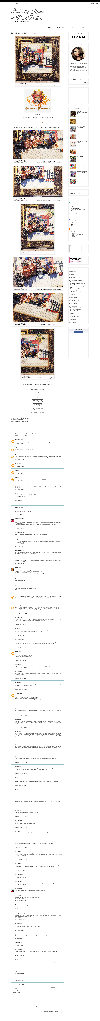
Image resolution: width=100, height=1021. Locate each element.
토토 (29, 456)
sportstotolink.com (19, 913)
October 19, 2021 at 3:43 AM (20, 635)
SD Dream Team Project (75, 309)
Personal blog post (73, 301)
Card (71, 274)
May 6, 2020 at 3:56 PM (19, 450)
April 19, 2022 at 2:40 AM (19, 945)
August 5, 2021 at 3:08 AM (20, 535)
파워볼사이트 (49, 801)
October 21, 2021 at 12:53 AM (20, 647)
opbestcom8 (17, 539)
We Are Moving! (73, 225)
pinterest (27, 418)
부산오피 (16, 525)
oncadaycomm (18, 584)
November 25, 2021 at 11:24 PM (21, 762)
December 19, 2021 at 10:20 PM (21, 816)
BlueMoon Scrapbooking (76, 228)
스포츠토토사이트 (18, 532)
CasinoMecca (17, 942)
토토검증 (51, 875)
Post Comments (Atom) (21, 997)
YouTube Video (73, 322)
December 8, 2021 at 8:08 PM (20, 796)
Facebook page (50, 381)
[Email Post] (27, 419)
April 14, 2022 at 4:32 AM (19, 938)
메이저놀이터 (17, 493)
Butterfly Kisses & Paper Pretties (27, 15)
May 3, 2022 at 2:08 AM (19, 966)
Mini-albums (72, 297)
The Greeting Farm (74, 315)
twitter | (22, 418)
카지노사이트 (33, 588)
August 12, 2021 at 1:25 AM (20, 555)
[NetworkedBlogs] (78, 329)
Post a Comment (16, 992)
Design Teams (73, 27)
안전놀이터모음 (18, 639)
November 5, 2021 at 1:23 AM (20, 678)
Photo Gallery (66, 19)
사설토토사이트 (47, 666)
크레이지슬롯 (30, 832)
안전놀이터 (44, 479)
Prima (72, 224)
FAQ (83, 27)
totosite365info (18, 895)
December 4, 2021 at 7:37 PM (20, 785)
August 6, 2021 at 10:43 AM (20, 546)
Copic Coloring (73, 275)
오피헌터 (16, 908)
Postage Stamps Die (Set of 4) (37, 399)
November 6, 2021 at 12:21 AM (21, 689)
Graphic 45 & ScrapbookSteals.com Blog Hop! (82, 112)
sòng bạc (39, 721)
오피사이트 (30, 511)
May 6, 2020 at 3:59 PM (19, 459)
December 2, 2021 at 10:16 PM (21, 773)
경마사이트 (43, 890)
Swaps (71, 312)
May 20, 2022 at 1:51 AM (19, 973)
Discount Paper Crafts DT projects (76, 280)
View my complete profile (78, 73)
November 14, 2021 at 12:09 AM (21, 715)
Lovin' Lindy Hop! (80, 156)
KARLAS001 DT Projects (75, 291)
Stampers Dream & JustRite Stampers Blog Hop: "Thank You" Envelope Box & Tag (82, 150)
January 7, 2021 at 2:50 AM (20, 466)
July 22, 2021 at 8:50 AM (19, 528)
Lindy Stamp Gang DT (74, 296)
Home (50, 27)
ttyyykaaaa (17, 693)
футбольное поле (18, 971)
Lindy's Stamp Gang (75, 219)
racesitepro (17, 558)
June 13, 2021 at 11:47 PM (20, 496)
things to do (50, 442)
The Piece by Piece (74, 316)
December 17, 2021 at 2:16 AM (21, 806)
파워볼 (47, 700)
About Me (60, 27)
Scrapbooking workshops (75, 307)
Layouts (26, 421)
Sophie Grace (17, 439)
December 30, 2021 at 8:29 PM (21, 859)
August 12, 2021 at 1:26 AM (20, 563)
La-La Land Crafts (19, 421)
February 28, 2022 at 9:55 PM (20, 900)
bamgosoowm (18, 507)
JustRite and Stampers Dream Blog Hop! (81, 127)
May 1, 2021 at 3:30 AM (19, 489)
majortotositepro (18, 550)
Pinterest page (38, 384)
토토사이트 (52, 464)
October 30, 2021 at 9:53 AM (20, 660)
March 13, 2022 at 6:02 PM (20, 909)
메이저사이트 (17, 671)
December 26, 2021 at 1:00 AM (21, 827)
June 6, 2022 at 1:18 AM (19, 980)
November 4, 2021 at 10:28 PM (21, 667)
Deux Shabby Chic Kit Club (75, 278)
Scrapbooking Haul (74, 306)
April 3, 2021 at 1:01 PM (19, 473)
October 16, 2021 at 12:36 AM (20, 624)
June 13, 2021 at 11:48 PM (20, 503)
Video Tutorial (72, 320)
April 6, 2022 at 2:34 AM (19, 930)
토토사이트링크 (18, 917)
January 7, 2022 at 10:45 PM (20, 870)
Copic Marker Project (74, 277)
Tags (71, 313)
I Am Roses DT (73, 290)
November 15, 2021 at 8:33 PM (21, 727)
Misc (71, 298)
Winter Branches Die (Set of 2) (37, 401)
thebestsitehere (18, 518)
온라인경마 (25, 561)
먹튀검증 (16, 463)
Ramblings (72, 304)
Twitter (50, 384)
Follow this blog (78, 331)
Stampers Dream (73, 310)
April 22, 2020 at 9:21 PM (19, 443)
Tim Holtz (73, 238)
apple (16, 470)
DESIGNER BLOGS (55, 1011)
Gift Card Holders (73, 284)
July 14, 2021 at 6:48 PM (19, 514)
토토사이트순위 (48, 597)
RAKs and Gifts (73, 303)
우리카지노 (36, 812)
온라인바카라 (28, 656)
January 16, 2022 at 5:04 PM (20, 884)
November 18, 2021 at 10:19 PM (21, 740)
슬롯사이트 (45, 769)
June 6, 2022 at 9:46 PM (19, 990)
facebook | (17, 418)
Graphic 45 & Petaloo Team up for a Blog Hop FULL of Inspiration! (82, 172)
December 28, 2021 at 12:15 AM (21, 838)
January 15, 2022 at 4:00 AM (20, 877)
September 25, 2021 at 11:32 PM (21, 613)
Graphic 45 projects (74, 288)
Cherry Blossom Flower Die (37, 403)
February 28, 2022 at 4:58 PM (20, 891)
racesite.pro (17, 888)
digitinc (16, 447)
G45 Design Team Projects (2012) (76, 283)
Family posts (72, 281)
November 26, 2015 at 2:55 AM (21, 435)
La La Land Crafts (50, 117)
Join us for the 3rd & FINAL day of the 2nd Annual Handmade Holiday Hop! (82, 165)
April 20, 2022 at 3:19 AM (19, 955)
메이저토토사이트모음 (19, 617)
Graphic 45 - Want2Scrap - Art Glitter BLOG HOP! (82, 180)
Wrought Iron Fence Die (37, 400)
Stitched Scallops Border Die (37, 404)
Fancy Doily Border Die (37, 405)
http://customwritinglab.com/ (21, 432)
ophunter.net (17, 904)
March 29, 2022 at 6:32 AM (20, 919)
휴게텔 (22, 543)
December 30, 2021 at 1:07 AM (21, 847)
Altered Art (72, 271)
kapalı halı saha (18, 978)
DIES (32, 127)
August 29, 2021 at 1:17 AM (20, 580)
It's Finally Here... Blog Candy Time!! (81, 120)
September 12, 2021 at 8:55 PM (21, 601)
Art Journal (72, 272)
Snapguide (52, 19)
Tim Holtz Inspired (73, 318)
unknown (17, 594)
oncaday (16, 567)
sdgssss (16, 651)
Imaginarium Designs (75, 213)
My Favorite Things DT (74, 300)
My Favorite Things (75, 208)
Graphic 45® (73, 233)
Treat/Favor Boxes (74, 319)
